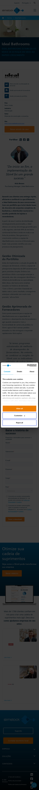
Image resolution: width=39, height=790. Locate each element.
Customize (18, 415)
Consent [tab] (7, 371)
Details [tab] (19, 371)
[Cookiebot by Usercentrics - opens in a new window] (28, 365)
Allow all (19, 408)
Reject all (19, 422)
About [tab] (32, 371)
